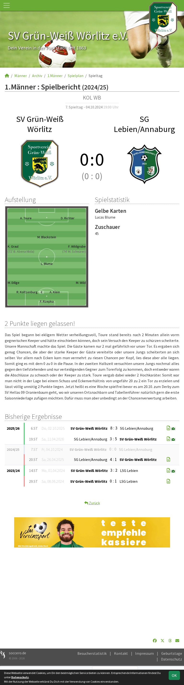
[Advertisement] (92, 592)
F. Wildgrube (77, 246)
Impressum (144, 653)
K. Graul (13, 246)
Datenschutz (171, 659)
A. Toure (26, 218)
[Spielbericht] (168, 428)
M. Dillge (13, 282)
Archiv (37, 75)
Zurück (94, 502)
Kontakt (121, 653)
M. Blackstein (46, 237)
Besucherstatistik (92, 653)
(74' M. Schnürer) (74, 251)
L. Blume (47, 264)
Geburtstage (171, 653)
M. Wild (81, 282)
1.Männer (55, 75)
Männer (20, 75)
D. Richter (68, 218)
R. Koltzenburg (29, 292)
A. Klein (55, 292)
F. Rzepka (47, 301)
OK (174, 675)
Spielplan (75, 75)
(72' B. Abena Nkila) (21, 251)
